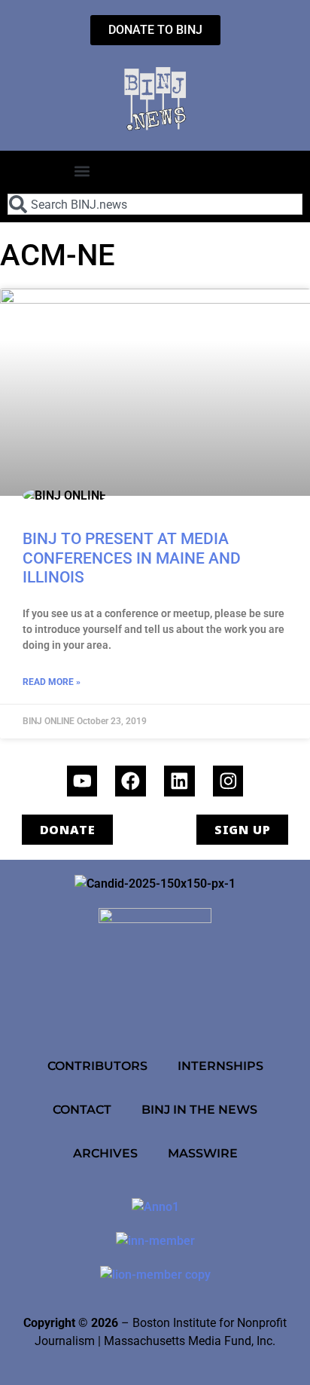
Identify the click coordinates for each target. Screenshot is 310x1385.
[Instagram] (228, 781)
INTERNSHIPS (220, 1065)
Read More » (52, 682)
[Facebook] (130, 781)
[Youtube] (82, 781)
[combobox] (155, 204)
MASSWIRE (203, 1152)
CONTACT (82, 1109)
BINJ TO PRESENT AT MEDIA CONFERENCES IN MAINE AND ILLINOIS (132, 557)
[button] (82, 170)
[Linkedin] (179, 781)
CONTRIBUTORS (97, 1065)
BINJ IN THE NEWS (199, 1109)
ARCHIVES (105, 1152)
